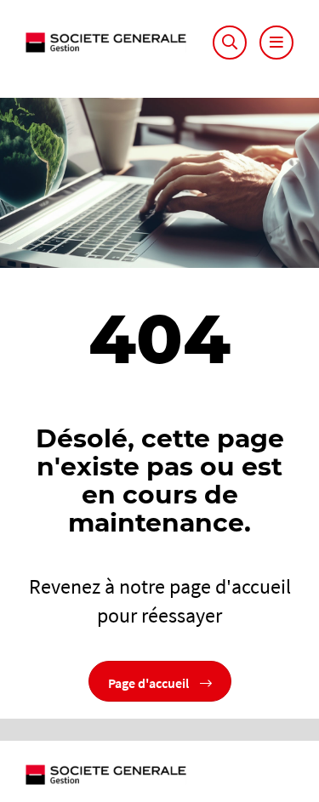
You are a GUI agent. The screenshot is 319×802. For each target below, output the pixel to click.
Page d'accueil (149, 681)
